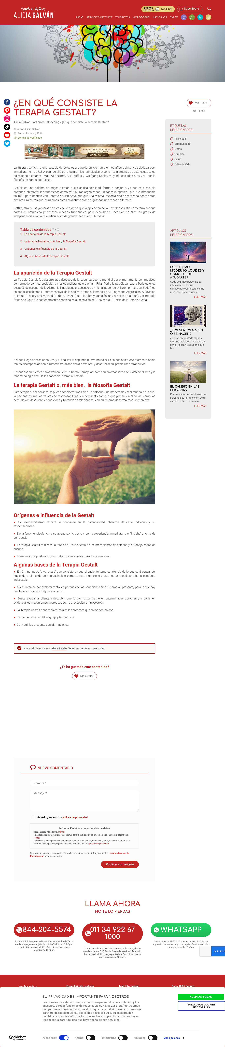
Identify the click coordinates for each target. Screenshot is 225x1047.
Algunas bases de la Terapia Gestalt (46, 256)
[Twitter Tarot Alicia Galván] (7, 143)
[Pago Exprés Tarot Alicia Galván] (193, 17)
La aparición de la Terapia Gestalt (45, 234)
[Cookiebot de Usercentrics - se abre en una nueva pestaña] (17, 1037)
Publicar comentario (120, 864)
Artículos (160, 17)
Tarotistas (122, 17)
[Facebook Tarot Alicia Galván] (7, 102)
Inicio (79, 17)
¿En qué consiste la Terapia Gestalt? (85, 122)
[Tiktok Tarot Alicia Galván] (7, 127)
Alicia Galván (22, 122)
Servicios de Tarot (99, 17)
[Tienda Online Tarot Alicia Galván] (185, 17)
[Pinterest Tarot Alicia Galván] (7, 110)
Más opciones (172, 1037)
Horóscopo (141, 17)
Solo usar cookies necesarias (201, 1006)
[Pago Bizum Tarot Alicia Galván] (201, 17)
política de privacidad (75, 817)
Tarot (174, 17)
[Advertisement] (84, 335)
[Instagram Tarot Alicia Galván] (7, 118)
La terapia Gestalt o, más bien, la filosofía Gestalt (55, 241)
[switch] (90, 1037)
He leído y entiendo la (62, 817)
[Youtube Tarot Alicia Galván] (7, 135)
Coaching (53, 122)
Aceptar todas (201, 996)
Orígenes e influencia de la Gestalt (45, 248)
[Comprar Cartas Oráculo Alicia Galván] (208, 17)
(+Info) (61, 832)
